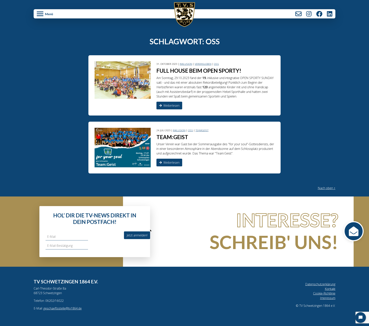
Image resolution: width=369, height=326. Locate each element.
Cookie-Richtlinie (324, 293)
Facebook (319, 14)
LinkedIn (329, 14)
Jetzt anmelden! (137, 235)
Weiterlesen (171, 105)
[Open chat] (360, 317)
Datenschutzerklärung (320, 284)
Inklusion (186, 64)
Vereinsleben (203, 64)
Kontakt (298, 14)
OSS (216, 64)
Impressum (327, 298)
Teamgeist (202, 130)
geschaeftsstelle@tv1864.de (62, 308)
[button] (84, 15)
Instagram (309, 14)
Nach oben (326, 188)
